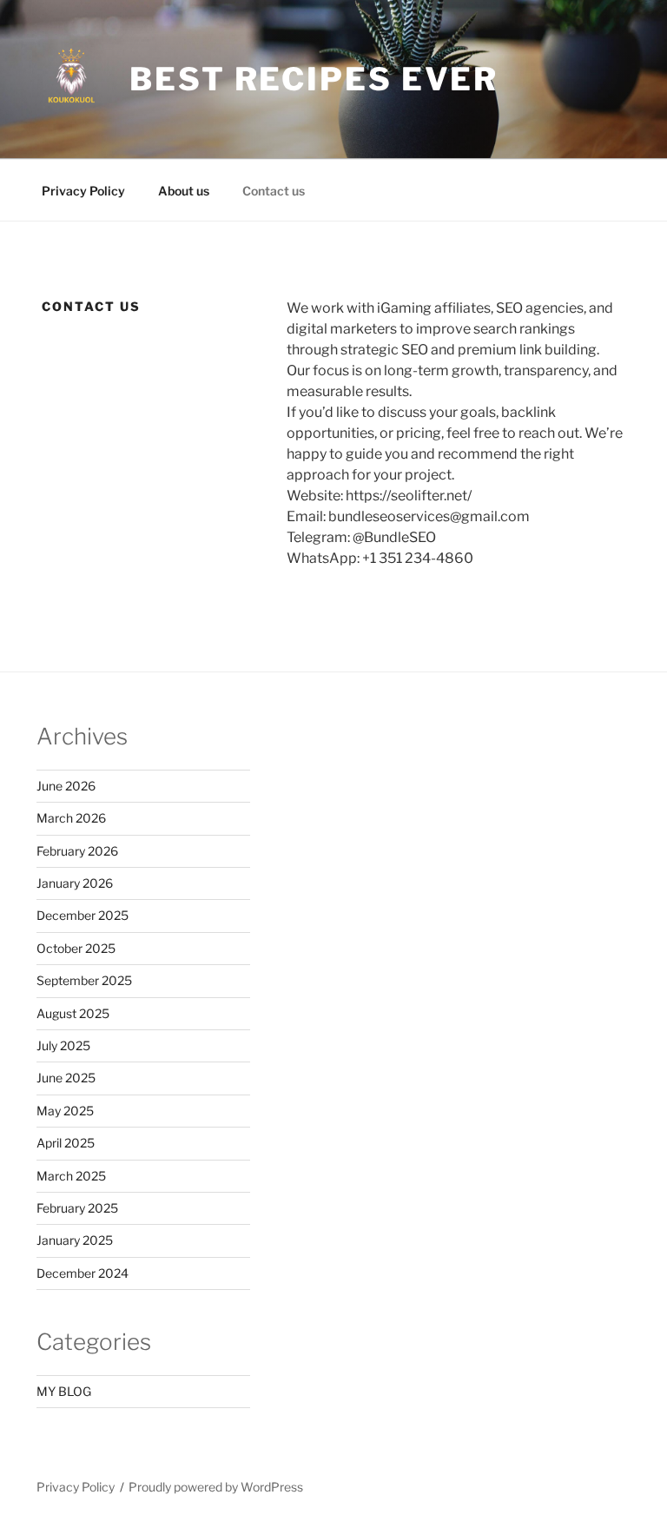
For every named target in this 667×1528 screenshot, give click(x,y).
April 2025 (65, 1142)
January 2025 (74, 1240)
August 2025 (72, 1013)
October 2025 (76, 948)
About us (183, 190)
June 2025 (66, 1077)
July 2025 (63, 1045)
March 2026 (71, 817)
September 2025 (84, 980)
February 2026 (77, 850)
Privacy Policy (83, 190)
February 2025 (77, 1208)
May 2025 (65, 1110)
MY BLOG (63, 1391)
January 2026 (74, 883)
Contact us (273, 190)
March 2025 (71, 1175)
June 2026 (66, 785)
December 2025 (82, 915)
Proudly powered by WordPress (216, 1486)
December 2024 (82, 1273)
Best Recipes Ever (314, 79)
